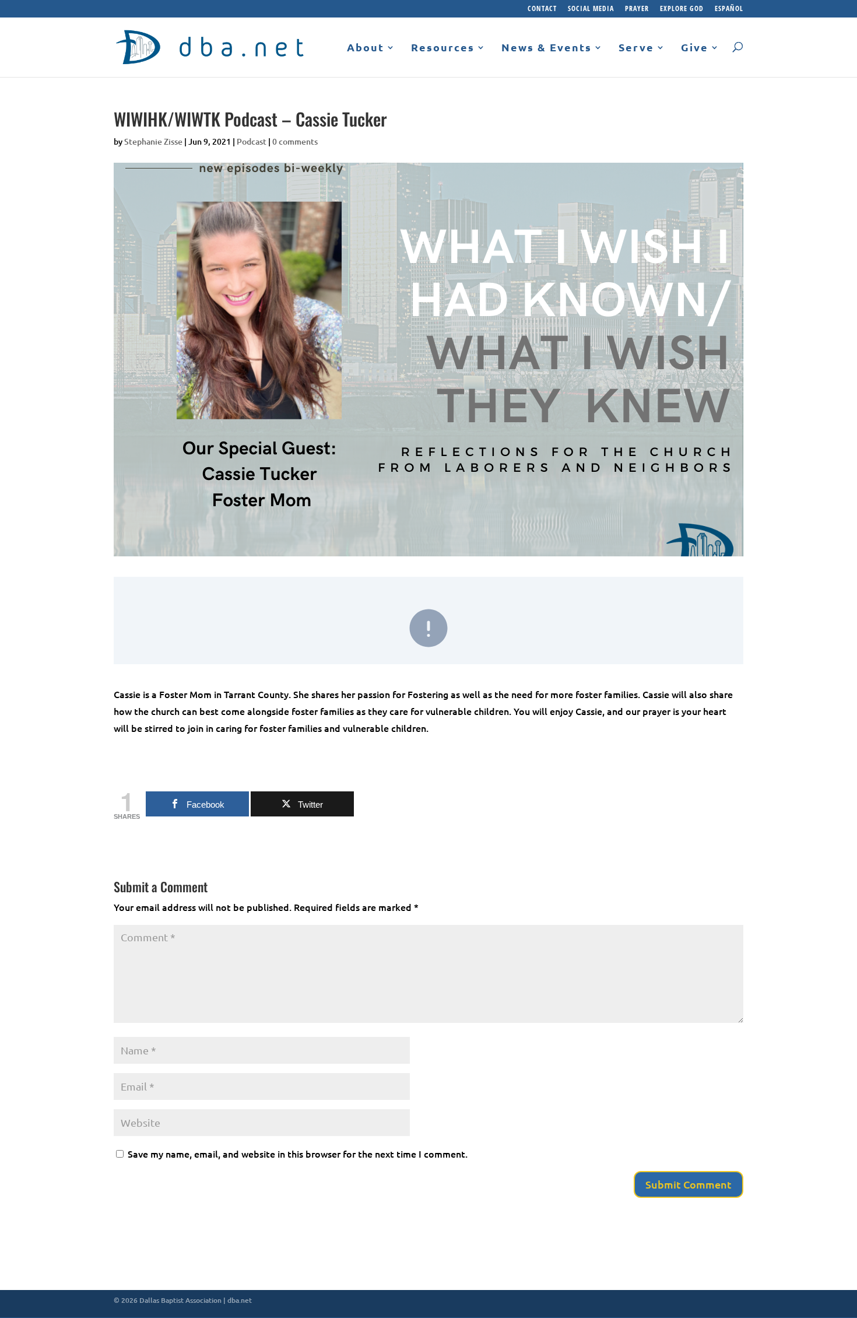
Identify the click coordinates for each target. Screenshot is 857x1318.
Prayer (637, 9)
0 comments (295, 141)
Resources (443, 48)
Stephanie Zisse (153, 141)
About (365, 48)
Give (694, 48)
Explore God (682, 9)
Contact (542, 9)
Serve (636, 48)
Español (729, 9)
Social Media (591, 9)
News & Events (546, 48)
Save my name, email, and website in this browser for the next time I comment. (298, 1153)
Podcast (251, 141)
